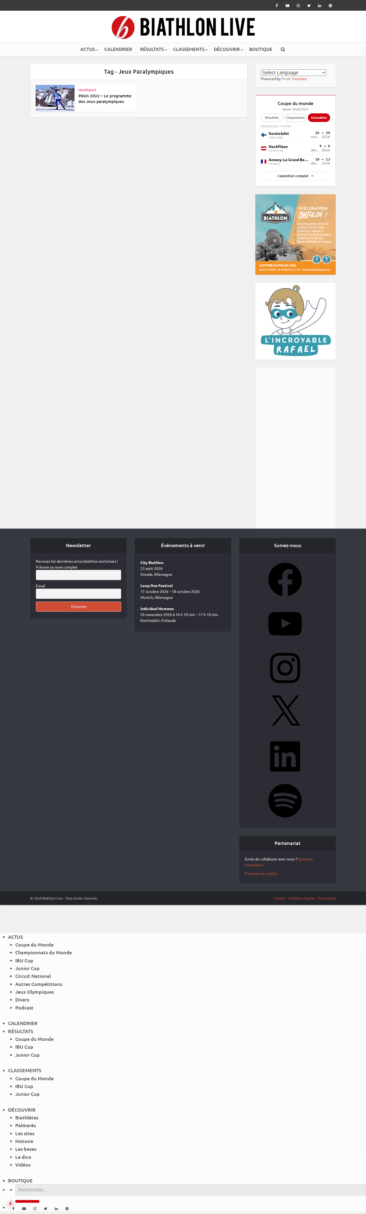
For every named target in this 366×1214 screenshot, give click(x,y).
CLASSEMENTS (188, 49)
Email (40, 585)
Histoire (24, 1141)
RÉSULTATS (152, 49)
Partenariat (327, 898)
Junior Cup (27, 968)
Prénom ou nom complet (57, 567)
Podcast (24, 1007)
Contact (280, 898)
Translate (299, 78)
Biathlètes (26, 1117)
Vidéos (23, 1164)
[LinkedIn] (285, 775)
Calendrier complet (293, 175)
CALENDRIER (118, 49)
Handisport (87, 89)
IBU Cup (24, 960)
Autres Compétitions (38, 984)
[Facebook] (285, 598)
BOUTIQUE (260, 49)
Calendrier (319, 117)
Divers (22, 999)
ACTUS (87, 49)
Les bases (25, 1149)
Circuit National (33, 976)
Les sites (24, 1133)
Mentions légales (302, 898)
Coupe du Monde (34, 944)
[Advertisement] (295, 448)
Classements (295, 117)
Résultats (272, 117)
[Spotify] (285, 819)
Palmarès (25, 1125)
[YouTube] (285, 642)
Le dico (23, 1157)
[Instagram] (285, 686)
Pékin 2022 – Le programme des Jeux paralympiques (105, 98)
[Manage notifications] (10, 1203)
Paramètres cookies (261, 873)
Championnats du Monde (43, 952)
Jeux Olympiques (34, 992)
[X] (285, 730)
